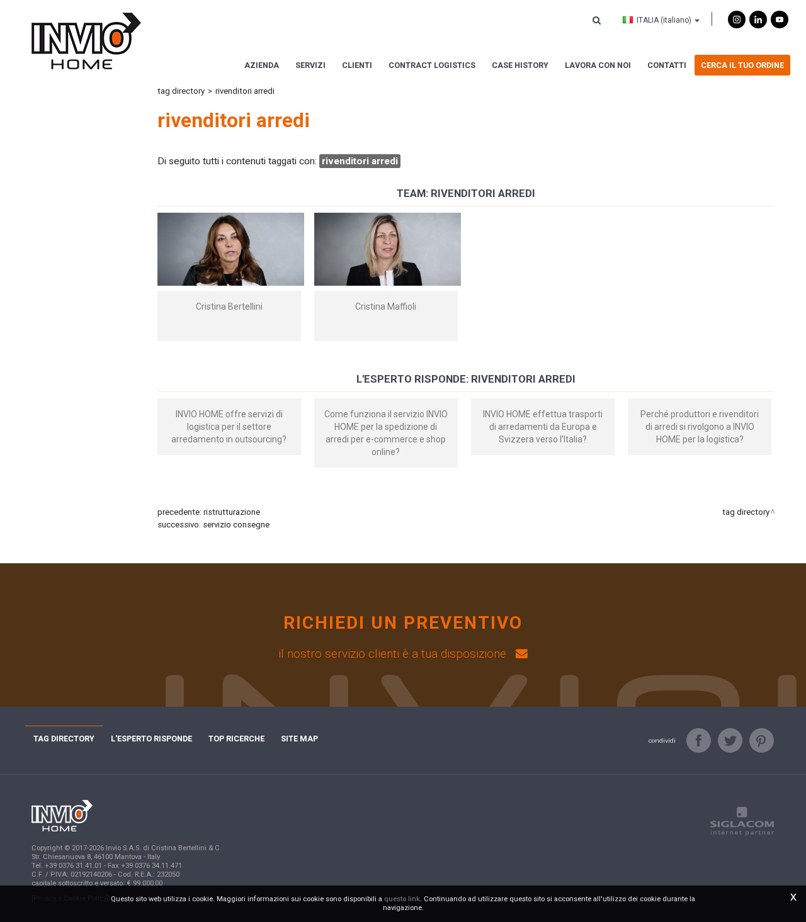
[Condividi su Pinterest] (761, 740)
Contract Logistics (432, 65)
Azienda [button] (261, 65)
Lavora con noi (598, 65)
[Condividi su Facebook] (698, 740)
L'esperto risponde (151, 738)
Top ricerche (236, 738)
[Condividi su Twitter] (730, 740)
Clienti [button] (357, 65)
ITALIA (664, 20)
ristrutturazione (231, 512)
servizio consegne (236, 524)
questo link (402, 899)
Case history (520, 65)
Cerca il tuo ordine (742, 65)
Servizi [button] (310, 65)
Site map (299, 738)
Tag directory (181, 91)
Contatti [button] (666, 65)
